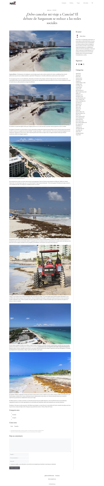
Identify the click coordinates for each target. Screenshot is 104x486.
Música (77, 107)
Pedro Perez (82, 36)
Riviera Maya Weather (80, 122)
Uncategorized (79, 133)
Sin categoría (78, 124)
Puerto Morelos (79, 118)
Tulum (77, 131)
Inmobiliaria (78, 95)
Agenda (77, 73)
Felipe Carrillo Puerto (80, 92)
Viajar (78, 3)
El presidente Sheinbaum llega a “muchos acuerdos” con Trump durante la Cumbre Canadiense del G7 (27, 430)
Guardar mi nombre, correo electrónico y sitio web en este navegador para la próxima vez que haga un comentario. (33, 464)
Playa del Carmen (79, 113)
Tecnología (78, 125)
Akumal (77, 75)
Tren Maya (78, 130)
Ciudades (64, 3)
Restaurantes (78, 119)
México (77, 105)
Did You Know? (79, 90)
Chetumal (78, 79)
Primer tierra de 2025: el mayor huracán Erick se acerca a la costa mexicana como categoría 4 (26, 431)
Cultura (77, 89)
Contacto (57, 475)
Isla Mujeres (78, 96)
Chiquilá (77, 81)
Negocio (77, 108)
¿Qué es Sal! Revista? (49, 475)
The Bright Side (79, 128)
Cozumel (77, 87)
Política (71, 3)
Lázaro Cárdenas (79, 99)
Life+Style (85, 3)
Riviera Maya (78, 121)
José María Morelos (80, 98)
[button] (92, 3)
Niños (77, 110)
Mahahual (78, 104)
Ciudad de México (79, 82)
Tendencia (78, 127)
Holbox (77, 93)
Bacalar (77, 76)
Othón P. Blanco (79, 112)
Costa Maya (78, 85)
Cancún (50, 10)
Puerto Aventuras (79, 116)
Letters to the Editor (80, 101)
